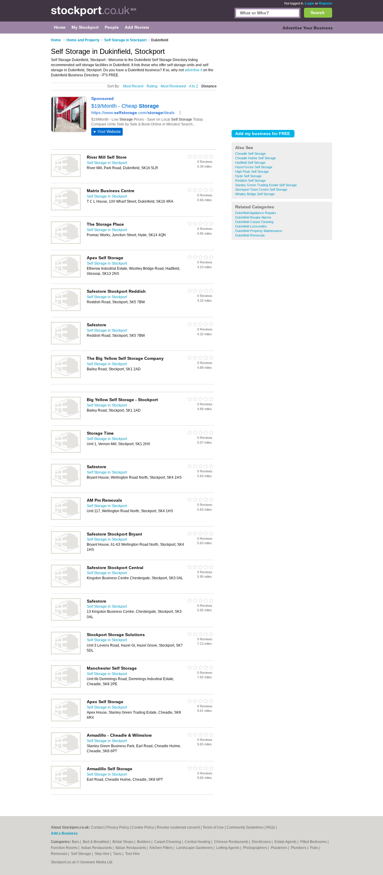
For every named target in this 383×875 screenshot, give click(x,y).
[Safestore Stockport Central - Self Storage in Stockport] (66, 586)
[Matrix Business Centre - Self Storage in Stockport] (66, 209)
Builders (144, 842)
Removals (59, 854)
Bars (76, 842)
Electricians (262, 842)
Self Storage (81, 854)
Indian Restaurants (97, 848)
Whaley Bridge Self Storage (255, 194)
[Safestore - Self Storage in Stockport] (66, 343)
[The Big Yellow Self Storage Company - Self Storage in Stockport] (66, 377)
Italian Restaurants (131, 848)
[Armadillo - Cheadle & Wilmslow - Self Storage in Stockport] (66, 754)
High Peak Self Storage (252, 171)
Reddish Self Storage (250, 180)
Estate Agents (285, 842)
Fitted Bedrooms (314, 842)
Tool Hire (132, 854)
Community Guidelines (245, 827)
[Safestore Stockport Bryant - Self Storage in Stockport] (66, 553)
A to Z (193, 86)
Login (309, 3)
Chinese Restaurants (231, 842)
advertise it (193, 70)
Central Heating (198, 842)
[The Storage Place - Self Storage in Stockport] (66, 243)
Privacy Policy (117, 827)
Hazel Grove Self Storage (253, 167)
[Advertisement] (282, 80)
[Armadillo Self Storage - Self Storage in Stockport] (66, 787)
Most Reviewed (173, 86)
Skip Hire (102, 854)
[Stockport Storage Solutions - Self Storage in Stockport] (66, 653)
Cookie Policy (143, 827)
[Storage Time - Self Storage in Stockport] (66, 452)
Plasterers (279, 848)
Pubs (314, 848)
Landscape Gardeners (195, 848)
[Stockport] (93, 14)
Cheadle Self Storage (250, 153)
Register (325, 3)
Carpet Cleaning (168, 842)
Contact (97, 827)
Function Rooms (64, 848)
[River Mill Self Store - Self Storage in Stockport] (66, 176)
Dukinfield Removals (250, 235)
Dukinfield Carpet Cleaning (254, 222)
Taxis (117, 854)
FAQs (270, 827)
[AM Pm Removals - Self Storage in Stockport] (66, 519)
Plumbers (299, 848)
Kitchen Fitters (162, 848)
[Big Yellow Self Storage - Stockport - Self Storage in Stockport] (66, 418)
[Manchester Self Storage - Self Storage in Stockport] (66, 687)
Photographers (255, 848)
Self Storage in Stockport (107, 163)
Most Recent (133, 86)
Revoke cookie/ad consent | (180, 827)
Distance (209, 86)
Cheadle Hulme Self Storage (255, 158)
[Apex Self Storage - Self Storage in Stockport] (66, 276)
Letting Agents (228, 848)
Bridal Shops (123, 842)
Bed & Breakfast (96, 842)
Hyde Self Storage (248, 176)
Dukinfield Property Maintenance (258, 231)
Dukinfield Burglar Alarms (253, 217)
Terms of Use (213, 827)
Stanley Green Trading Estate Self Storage (266, 185)
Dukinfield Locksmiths (251, 226)
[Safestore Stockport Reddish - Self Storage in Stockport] (66, 310)
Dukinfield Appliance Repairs (255, 213)
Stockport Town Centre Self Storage (261, 189)
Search (318, 12)
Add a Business (64, 833)
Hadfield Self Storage (250, 162)
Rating (152, 86)
